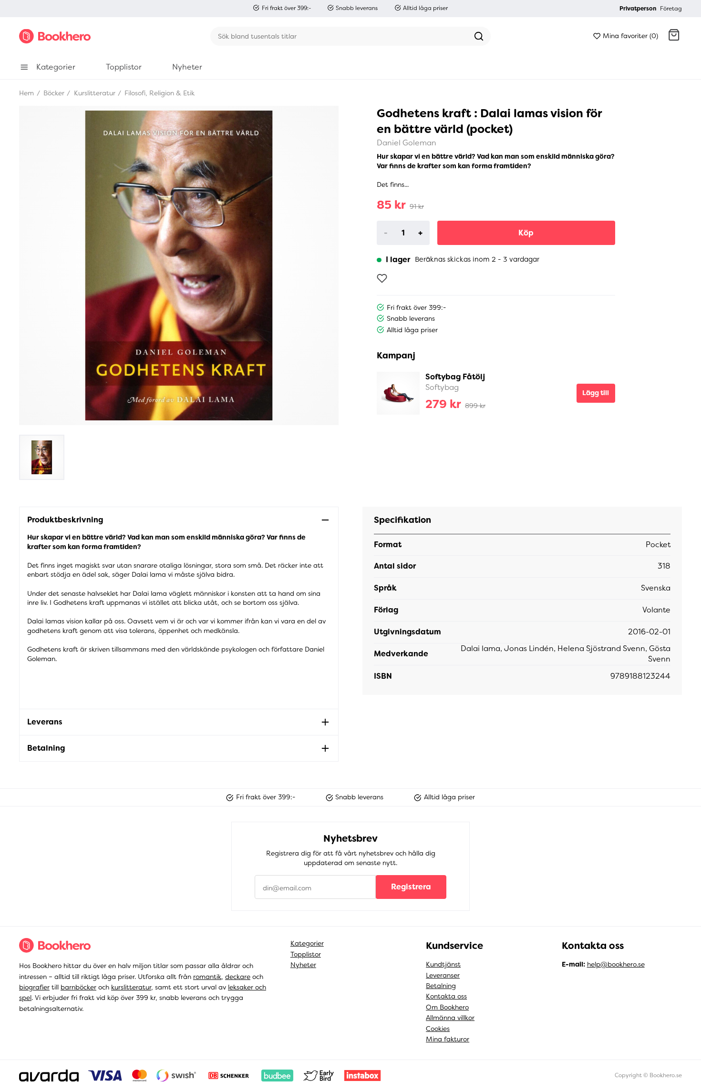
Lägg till (595, 392)
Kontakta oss (446, 996)
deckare (237, 976)
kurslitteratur (131, 987)
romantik (207, 976)
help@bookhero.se (616, 964)
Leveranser (443, 975)
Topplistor (305, 954)
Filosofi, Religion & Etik (159, 93)
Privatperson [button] (637, 8)
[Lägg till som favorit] (382, 278)
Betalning (441, 985)
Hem (26, 93)
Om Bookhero (447, 1007)
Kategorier (307, 943)
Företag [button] (671, 8)
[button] (674, 36)
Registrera (411, 887)
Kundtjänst (443, 964)
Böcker (52, 93)
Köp (526, 233)
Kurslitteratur (93, 93)
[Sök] (479, 36)
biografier (34, 987)
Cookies (438, 1028)
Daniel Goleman (406, 143)
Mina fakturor (447, 1039)
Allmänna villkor (450, 1017)
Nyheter (303, 964)
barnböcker (78, 987)
